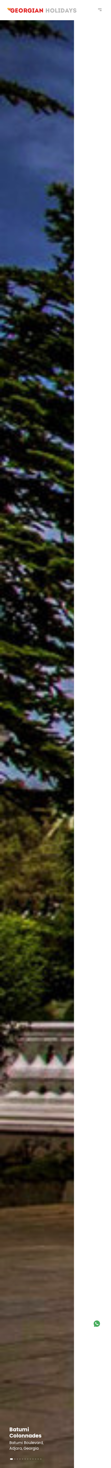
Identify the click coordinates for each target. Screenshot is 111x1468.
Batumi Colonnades (25, 1432)
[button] (11, 1459)
